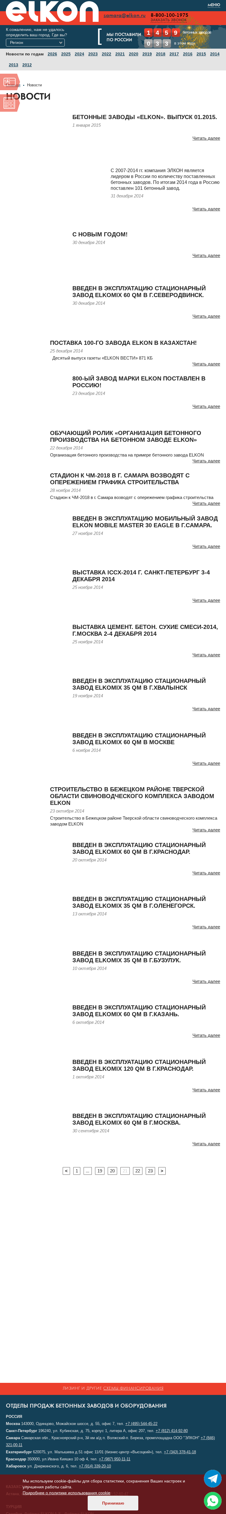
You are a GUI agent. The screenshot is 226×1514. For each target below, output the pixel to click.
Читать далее (206, 138)
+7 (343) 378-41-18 (180, 1452)
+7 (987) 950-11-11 (114, 1459)
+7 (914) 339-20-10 (95, 1466)
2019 (147, 54)
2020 (133, 54)
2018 (160, 54)
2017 (174, 54)
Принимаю (113, 1503)
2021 (120, 54)
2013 (13, 64)
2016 (187, 54)
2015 (201, 54)
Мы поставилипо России (124, 37)
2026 (52, 54)
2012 (27, 64)
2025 (66, 54)
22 (137, 1170)
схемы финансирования (133, 1388)
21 (125, 1170)
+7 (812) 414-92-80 (172, 1431)
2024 (79, 54)
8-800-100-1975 (169, 15)
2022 (106, 54)
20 (112, 1170)
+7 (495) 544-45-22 (141, 1423)
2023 (93, 54)
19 (99, 1170)
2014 (215, 54)
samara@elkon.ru (125, 16)
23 (150, 1170)
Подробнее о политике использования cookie (66, 1492)
